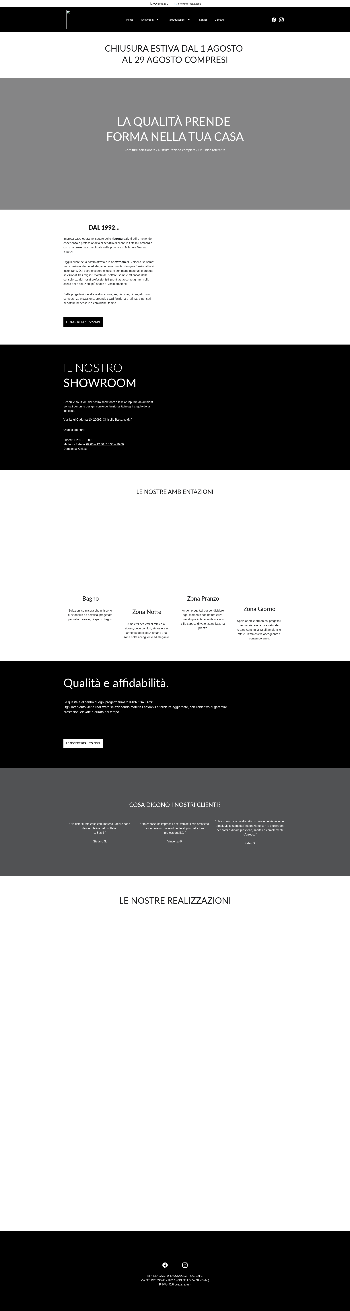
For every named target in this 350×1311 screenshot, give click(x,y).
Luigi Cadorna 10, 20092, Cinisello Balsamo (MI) (100, 419)
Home (129, 19)
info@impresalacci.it (189, 3)
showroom (118, 262)
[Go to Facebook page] (275, 20)
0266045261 (160, 3)
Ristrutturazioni (176, 19)
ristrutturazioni (122, 238)
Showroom (147, 19)
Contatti (219, 19)
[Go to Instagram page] (281, 20)
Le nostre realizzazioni (83, 321)
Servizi (203, 19)
